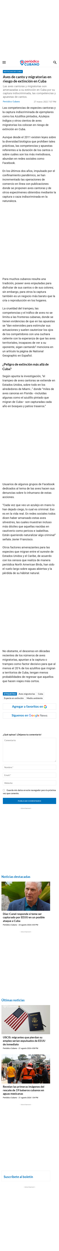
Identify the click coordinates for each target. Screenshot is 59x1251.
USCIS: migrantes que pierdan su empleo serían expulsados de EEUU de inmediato (24, 1041)
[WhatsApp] (21, 724)
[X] (28, 724)
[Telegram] (41, 724)
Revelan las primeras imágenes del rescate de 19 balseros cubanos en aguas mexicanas (23, 1090)
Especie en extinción (14, 698)
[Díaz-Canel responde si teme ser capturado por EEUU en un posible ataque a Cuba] (25, 896)
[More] (48, 724)
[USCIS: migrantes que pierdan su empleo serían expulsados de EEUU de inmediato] (25, 1019)
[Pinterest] (34, 724)
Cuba (40, 694)
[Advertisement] (29, 29)
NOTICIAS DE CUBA (13, 71)
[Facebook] (15, 724)
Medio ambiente (35, 698)
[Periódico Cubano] (29, 62)
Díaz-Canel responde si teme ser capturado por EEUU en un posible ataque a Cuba (24, 917)
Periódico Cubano (11, 101)
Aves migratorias (27, 694)
